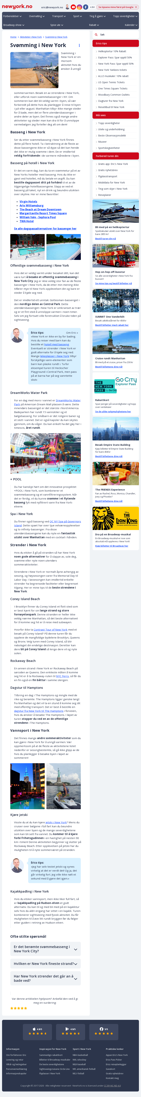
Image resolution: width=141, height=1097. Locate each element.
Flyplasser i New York (49, 1073)
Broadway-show (12, 25)
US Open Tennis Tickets (111, 82)
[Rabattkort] (116, 384)
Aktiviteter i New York (31, 36)
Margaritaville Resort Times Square (43, 213)
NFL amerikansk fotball (84, 1069)
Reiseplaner (104, 195)
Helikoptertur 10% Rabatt (112, 51)
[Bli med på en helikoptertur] (116, 211)
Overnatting (35, 16)
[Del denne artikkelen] (77, 45)
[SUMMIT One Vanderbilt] (116, 300)
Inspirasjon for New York (52, 1048)
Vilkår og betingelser (16, 1064)
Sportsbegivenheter (109, 148)
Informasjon (12, 1048)
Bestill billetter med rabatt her (112, 325)
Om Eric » (72, 332)
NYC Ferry (62, 676)
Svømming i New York (56, 36)
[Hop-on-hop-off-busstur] (116, 255)
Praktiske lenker (115, 1048)
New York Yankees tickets (112, 69)
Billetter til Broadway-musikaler (54, 1059)
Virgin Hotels (28, 201)
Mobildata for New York (111, 182)
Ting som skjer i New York (112, 188)
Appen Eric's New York (117, 1055)
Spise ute (55, 25)
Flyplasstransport (107, 176)
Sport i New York (82, 1048)
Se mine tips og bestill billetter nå (113, 283)
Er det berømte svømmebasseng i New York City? (42, 948)
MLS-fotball (78, 1073)
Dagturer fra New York (110, 100)
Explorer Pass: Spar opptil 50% (115, 57)
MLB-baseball (79, 1064)
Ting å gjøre (96, 16)
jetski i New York (56, 822)
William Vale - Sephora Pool (38, 217)
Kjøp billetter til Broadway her (111, 545)
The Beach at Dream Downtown (40, 209)
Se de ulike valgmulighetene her (113, 411)
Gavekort (110, 1069)
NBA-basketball (80, 1055)
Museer (102, 141)
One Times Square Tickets (112, 88)
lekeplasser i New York (54, 356)
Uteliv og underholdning (111, 129)
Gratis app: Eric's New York (113, 164)
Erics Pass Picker (114, 1059)
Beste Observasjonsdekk (112, 135)
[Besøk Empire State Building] (116, 428)
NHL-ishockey (79, 1059)
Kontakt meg (112, 1078)
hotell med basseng (56, 344)
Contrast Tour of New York (50, 629)
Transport (57, 16)
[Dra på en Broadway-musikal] (116, 518)
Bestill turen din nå (105, 238)
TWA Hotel (27, 221)
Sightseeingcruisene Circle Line (54, 1069)
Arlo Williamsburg (32, 205)
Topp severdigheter (124, 16)
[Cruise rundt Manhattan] (116, 342)
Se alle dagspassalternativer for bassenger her (45, 228)
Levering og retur (14, 1059)
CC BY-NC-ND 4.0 (112, 1085)
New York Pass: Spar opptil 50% (116, 63)
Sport (76, 16)
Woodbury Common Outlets (114, 94)
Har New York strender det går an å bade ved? (43, 978)
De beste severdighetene (51, 1064)
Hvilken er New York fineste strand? (44, 963)
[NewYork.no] (17, 6)
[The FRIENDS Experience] (116, 473)
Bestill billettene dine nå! (109, 366)
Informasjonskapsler (16, 1073)
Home (13, 36)
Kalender (130, 25)
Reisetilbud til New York (111, 107)
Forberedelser (11, 16)
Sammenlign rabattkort (51, 1055)
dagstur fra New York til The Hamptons (38, 711)
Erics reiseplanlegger (116, 1064)
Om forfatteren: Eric (16, 1055)
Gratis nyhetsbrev (108, 170)
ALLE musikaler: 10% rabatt (113, 76)
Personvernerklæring (16, 1069)
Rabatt (92, 25)
